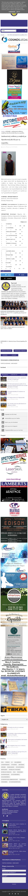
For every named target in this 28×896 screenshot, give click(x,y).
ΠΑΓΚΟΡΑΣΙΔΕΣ (5, 774)
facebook (5, 355)
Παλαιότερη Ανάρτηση (20, 350)
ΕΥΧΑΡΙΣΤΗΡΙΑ (20, 767)
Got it (18, 11)
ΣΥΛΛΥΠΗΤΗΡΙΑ (5, 777)
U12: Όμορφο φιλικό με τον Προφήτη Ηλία (15, 397)
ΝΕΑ (14, 772)
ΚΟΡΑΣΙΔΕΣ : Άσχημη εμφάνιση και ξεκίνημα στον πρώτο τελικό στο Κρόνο (13, 327)
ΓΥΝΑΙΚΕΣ (14, 764)
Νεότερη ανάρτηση (6, 350)
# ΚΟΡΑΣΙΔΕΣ (7, 271)
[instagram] (9, 894)
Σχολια (23, 374)
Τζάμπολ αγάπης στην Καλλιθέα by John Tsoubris (17, 739)
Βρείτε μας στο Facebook (11, 422)
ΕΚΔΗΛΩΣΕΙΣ (10, 767)
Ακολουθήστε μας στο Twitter (12, 418)
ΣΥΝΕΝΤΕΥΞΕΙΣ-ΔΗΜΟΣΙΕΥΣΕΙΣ (9, 779)
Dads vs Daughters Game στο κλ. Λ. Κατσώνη (16, 745)
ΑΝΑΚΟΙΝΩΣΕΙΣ (5, 764)
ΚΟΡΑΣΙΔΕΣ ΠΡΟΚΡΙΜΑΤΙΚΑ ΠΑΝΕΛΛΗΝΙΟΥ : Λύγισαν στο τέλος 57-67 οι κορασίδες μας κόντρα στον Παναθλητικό (13, 313)
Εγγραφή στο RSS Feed (10, 414)
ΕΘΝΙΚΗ (3, 767)
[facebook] (3, 816)
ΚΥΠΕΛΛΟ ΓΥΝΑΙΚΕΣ (14, 769)
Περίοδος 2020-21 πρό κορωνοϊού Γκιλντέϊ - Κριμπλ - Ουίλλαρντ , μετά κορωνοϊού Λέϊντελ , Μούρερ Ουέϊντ (17, 845)
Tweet (9, 275)
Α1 (12, 762)
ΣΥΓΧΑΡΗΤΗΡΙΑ (15, 774)
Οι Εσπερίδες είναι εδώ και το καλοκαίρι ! (15, 727)
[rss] (18, 894)
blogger (14, 355)
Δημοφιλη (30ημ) (14, 375)
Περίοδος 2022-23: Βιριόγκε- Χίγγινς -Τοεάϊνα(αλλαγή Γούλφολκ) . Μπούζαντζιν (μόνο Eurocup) (17, 831)
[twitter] (7, 816)
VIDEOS (7, 762)
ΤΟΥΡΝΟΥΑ (22, 779)
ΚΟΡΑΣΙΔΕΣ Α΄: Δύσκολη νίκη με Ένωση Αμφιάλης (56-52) (14, 342)
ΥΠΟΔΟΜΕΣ (4, 781)
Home (2, 131)
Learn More (12, 11)
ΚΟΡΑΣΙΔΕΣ (8, 131)
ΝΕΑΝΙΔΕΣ (20, 772)
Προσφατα (5, 374)
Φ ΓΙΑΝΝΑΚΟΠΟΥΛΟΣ (14, 781)
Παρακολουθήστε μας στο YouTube (14, 430)
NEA (2, 762)
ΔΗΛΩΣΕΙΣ (21, 764)
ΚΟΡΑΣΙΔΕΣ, (14, 147)
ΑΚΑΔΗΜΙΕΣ (17, 762)
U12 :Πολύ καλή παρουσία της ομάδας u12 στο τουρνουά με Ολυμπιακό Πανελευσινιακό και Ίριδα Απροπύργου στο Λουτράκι (17, 385)
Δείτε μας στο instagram (11, 426)
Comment (9, 278)
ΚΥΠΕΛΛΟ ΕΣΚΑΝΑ (6, 772)
